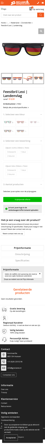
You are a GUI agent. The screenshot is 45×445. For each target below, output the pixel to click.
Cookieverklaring (8, 420)
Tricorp (4, 392)
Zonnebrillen (26, 23)
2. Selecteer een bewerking (16, 141)
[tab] (22, 247)
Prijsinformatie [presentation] (22, 247)
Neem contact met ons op (13, 233)
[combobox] (19, 15)
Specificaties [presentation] (22, 260)
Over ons (4, 389)
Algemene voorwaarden (10, 417)
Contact (4, 403)
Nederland (15, 23)
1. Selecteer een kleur (14, 114)
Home (3, 23)
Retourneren (6, 406)
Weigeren (21, 437)
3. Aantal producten (13, 184)
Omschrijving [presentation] (22, 254)
